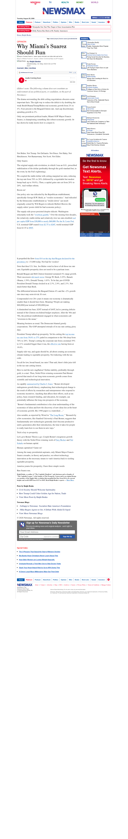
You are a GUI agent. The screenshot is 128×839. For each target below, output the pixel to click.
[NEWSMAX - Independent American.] (64, 10)
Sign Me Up (67, 537)
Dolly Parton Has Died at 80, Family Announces (50, 31)
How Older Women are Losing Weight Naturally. (37, 560)
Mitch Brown (91, 128)
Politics (55, 22)
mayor (56, 38)
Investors (101, 22)
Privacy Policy (81, 585)
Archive (32, 68)
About (36, 585)
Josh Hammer (91, 96)
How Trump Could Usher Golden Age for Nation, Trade (42, 493)
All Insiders (95, 150)
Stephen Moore (92, 85)
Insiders (84, 39)
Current (20, 68)
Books (77, 22)
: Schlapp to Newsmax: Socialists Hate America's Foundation (45, 506)
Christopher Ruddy (93, 42)
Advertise (49, 585)
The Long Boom (56, 415)
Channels (91, 232)
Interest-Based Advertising (56, 589)
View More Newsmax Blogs (31, 513)
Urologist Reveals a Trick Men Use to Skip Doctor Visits (40, 564)
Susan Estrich (91, 107)
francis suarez (63, 38)
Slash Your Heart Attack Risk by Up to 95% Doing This (39, 568)
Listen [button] (82, 232)
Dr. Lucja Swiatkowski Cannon (97, 139)
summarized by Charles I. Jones (40, 384)
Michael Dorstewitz (93, 118)
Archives (66, 585)
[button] (108, 22)
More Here (70, 480)
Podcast (37, 22)
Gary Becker (61, 440)
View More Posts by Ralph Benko (33, 497)
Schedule (100, 232)
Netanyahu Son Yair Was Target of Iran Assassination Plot (53, 27)
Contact (42, 585)
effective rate (55, 344)
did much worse (37, 277)
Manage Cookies (106, 585)
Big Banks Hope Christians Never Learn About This (38, 556)
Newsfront (46, 22)
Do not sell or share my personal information (74, 589)
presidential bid (72, 38)
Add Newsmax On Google (27, 72)
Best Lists (85, 22)
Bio (26, 68)
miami (52, 38)
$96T (31, 227)
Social (94, 22)
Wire (70, 22)
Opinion (63, 22)
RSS (60, 585)
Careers (73, 585)
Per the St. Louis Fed (65, 221)
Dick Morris (91, 75)
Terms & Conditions (93, 585)
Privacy (21, 539)
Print (70, 72)
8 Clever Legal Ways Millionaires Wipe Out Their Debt (39, 572)
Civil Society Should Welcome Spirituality (37, 489)
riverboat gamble (42, 214)
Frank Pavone (91, 64)
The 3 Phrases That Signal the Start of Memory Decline (39, 552)
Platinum (29, 22)
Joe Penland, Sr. (92, 53)
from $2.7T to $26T (47, 224)
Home (21, 22)
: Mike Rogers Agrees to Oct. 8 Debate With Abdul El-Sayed (44, 509)
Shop (55, 585)
